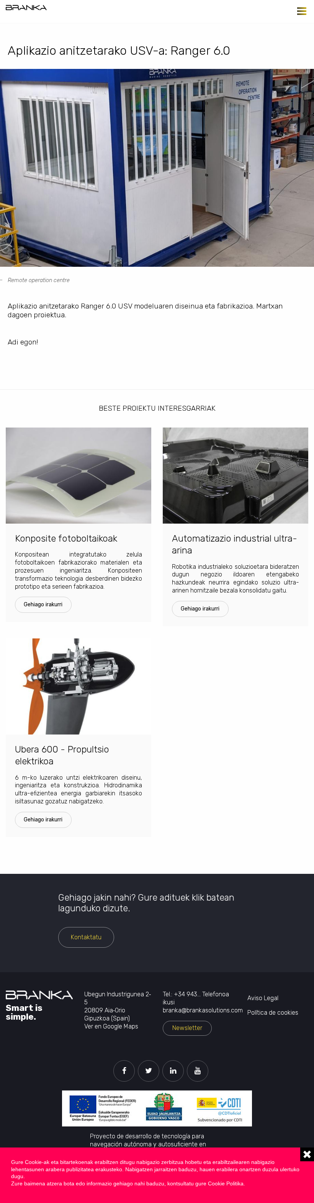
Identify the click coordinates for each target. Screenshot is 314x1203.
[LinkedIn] (173, 1071)
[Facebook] (124, 1071)
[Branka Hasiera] (26, 7)
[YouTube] (197, 1071)
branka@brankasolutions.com (203, 1010)
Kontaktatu (86, 937)
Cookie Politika (226, 1183)
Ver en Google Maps (111, 1026)
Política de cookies (272, 1012)
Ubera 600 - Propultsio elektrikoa (62, 755)
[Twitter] (148, 1071)
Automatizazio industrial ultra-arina (234, 544)
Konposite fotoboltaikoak (66, 538)
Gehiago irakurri (43, 604)
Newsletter (187, 1028)
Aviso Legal (262, 998)
